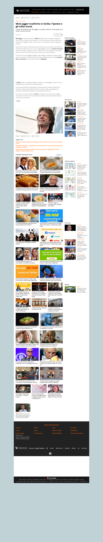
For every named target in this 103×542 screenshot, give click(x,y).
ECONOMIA (55, 9)
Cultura (18, 430)
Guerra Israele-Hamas (77, 433)
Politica (36, 427)
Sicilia (18, 101)
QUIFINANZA (70, 479)
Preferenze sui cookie (40, 481)
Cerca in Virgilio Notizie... (37, 448)
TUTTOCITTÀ (57, 479)
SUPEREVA (82, 479)
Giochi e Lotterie (57, 430)
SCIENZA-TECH (66, 9)
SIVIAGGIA (65, 479)
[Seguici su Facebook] (50, 454)
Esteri (53, 427)
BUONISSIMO (76, 479)
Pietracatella (42, 12)
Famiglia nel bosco (56, 12)
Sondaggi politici (70, 12)
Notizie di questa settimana (23, 437)
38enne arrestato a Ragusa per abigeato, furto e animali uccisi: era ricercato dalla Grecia (39, 142)
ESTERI (60, 9)
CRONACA (43, 9)
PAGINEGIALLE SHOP (38, 479)
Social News (74, 430)
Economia (73, 427)
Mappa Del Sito (59, 448)
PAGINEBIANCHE (50, 479)
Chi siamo (18, 481)
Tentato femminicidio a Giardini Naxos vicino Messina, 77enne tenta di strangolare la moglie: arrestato (39, 146)
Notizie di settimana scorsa (22, 438)
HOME (17, 21)
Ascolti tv (64, 12)
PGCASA (45, 479)
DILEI (62, 479)
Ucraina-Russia (38, 433)
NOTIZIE (25, 10)
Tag (78, 448)
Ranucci (77, 12)
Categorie (67, 448)
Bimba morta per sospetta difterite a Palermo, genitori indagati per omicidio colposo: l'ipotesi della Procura (37, 150)
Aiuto (46, 481)
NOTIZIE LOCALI (80, 109)
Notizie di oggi (20, 433)
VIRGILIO (24, 479)
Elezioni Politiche (57, 433)
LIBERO (20, 479)
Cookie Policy (32, 481)
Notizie (23, 448)
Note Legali (23, 481)
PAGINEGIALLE (30, 479)
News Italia (84, 448)
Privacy (27, 481)
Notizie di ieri (19, 435)
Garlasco (49, 12)
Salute (35, 430)
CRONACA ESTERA (81, 254)
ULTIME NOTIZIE (36, 9)
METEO (78, 286)
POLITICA (49, 9)
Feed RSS (52, 448)
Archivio (74, 448)
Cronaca (18, 427)
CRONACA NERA (80, 232)
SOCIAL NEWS (22, 21)
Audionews (79, 9)
